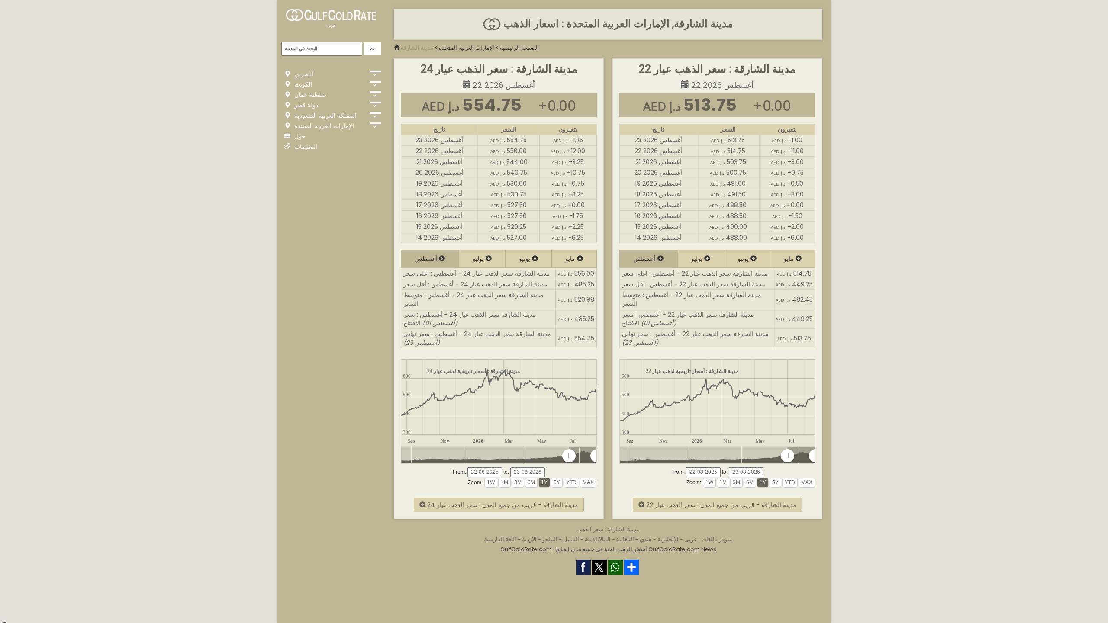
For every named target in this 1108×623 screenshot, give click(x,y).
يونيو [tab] (525, 258)
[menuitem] (583, 456)
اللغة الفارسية (500, 539)
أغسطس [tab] (427, 258)
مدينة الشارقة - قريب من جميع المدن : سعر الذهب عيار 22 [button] (720, 505)
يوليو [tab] (479, 258)
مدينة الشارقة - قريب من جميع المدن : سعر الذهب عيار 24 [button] (501, 505)
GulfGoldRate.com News (682, 549)
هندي (646, 539)
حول (299, 136)
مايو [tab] (571, 258)
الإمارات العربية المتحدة (323, 126)
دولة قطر (305, 105)
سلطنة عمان (309, 94)
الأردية (529, 539)
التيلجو (549, 539)
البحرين (303, 74)
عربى (331, 25)
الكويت (302, 84)
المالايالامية (598, 539)
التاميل (571, 539)
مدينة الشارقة (417, 47)
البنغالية (625, 539)
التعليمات (305, 146)
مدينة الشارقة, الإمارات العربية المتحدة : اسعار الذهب (617, 24)
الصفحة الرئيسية (519, 47)
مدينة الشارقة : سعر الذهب (608, 529)
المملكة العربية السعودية (325, 115)
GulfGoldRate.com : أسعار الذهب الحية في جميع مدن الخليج (573, 549)
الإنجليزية (668, 539)
